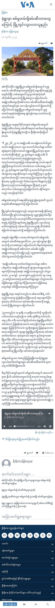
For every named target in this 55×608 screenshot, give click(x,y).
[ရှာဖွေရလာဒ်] (47, 604)
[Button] (42, 43)
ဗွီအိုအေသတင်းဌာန (15, 417)
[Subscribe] (49, 535)
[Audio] (36, 604)
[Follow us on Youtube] (17, 535)
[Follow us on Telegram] (30, 535)
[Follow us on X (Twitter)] (10, 535)
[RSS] (36, 535)
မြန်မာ (5, 12)
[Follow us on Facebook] (4, 535)
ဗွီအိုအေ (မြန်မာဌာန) (10, 31)
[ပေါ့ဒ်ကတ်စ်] (42, 535)
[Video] (24, 604)
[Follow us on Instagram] (23, 535)
